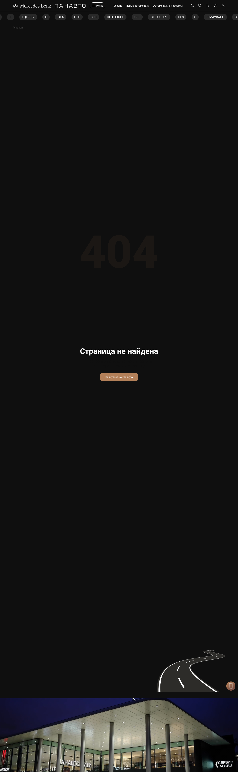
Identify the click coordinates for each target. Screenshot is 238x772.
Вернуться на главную (119, 377)
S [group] (180, 17)
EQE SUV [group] (12, 17)
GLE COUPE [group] (143, 17)
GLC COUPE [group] (99, 17)
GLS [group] (165, 17)
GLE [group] (122, 17)
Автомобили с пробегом (168, 5)
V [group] (234, 17)
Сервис (117, 5)
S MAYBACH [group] (200, 17)
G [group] (30, 17)
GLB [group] (62, 17)
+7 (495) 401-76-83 (192, 5)
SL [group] (221, 17)
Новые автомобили (137, 5)
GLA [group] (45, 17)
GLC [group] (78, 17)
